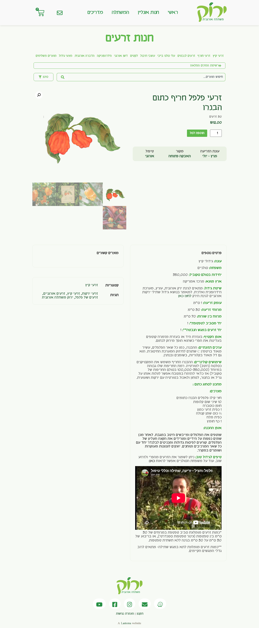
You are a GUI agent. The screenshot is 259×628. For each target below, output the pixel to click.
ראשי (173, 12)
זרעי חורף (203, 56)
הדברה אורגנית (84, 56)
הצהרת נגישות (125, 613)
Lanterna (126, 623)
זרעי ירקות (90, 293)
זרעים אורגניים (54, 293)
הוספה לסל (197, 133)
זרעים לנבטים (186, 56)
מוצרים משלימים (46, 56)
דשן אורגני (121, 56)
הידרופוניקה (104, 56)
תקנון (140, 613)
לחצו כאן (184, 296)
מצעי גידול (65, 56)
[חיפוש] (62, 77)
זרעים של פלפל (86, 297)
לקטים (134, 56)
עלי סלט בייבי (166, 56)
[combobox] (146, 77)
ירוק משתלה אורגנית (57, 297)
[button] (38, 95)
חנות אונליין (148, 12)
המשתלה (120, 12)
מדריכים (95, 12)
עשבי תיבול (147, 56)
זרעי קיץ (218, 56)
